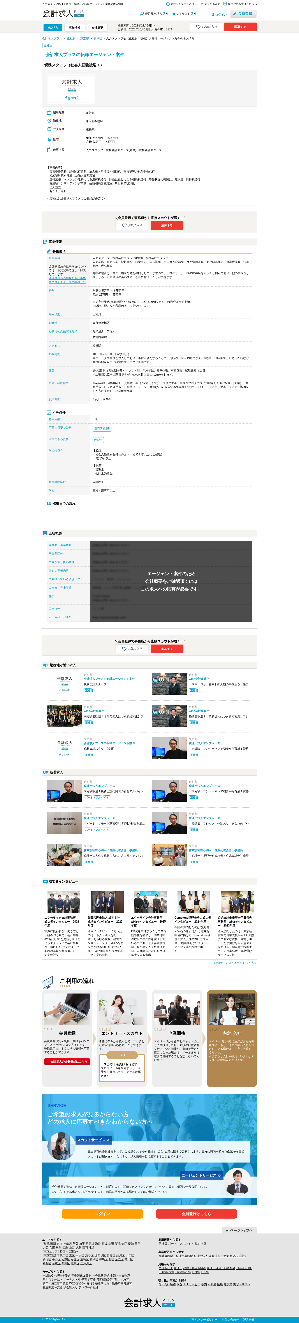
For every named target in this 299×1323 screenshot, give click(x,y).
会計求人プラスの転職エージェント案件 (109, 678)
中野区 (56, 1259)
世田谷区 (100, 1255)
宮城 (104, 1243)
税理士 (178, 1268)
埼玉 (82, 1243)
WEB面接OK (77, 1283)
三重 (137, 1243)
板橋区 (94, 1259)
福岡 (85, 1247)
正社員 (163, 1243)
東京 (59, 1243)
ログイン (221, 14)
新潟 (118, 1243)
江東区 (75, 1263)
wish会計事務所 (199, 678)
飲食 (179, 1284)
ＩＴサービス (191, 1284)
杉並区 (75, 1259)
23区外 (73, 1251)
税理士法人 (201, 1256)
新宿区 (47, 1259)
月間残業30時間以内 (109, 1279)
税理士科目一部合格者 (221, 1268)
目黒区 (111, 1255)
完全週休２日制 (81, 1275)
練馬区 (103, 1259)
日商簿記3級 (183, 1272)
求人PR (53, 27)
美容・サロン (241, 1284)
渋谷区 (89, 1255)
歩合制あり (70, 1287)
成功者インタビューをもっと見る (235, 962)
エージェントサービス (201, 1175)
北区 (111, 1259)
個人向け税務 (167, 1284)
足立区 (119, 1259)
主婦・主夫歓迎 (120, 1275)
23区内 (64, 1251)
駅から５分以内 (53, 1279)
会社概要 (97, 27)
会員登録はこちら (196, 1214)
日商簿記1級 (244, 1268)
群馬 (88, 1243)
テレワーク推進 (88, 1287)
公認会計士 (166, 1268)
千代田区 (62, 1255)
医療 (220, 1284)
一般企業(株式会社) (233, 1256)
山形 (111, 1243)
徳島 (78, 1247)
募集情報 (74, 27)
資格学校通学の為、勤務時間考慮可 (109, 1283)
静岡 (124, 1243)
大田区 (130, 1255)
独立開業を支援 (53, 1287)
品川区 (120, 1255)
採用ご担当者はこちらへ (242, 3)
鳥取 (59, 1247)
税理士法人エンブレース (204, 743)
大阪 (45, 1247)
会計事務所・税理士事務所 (176, 1256)
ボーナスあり (72, 1279)
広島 (65, 1247)
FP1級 (196, 1272)
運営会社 (249, 1319)
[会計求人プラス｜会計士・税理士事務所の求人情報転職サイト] (79, 16)
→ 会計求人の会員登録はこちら (67, 1061)
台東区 (56, 1263)
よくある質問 (212, 3)
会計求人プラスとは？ (184, 3)
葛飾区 (47, 1263)
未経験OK (49, 1275)
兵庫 (52, 1247)
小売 (204, 1284)
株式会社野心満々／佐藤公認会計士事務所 (111, 850)
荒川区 (129, 1259)
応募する (240, 26)
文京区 (66, 1259)
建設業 (228, 1284)
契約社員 (200, 1243)
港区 (72, 1255)
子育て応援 (88, 1279)
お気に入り (209, 26)
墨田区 (66, 1263)
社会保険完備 (100, 1275)
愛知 (131, 1243)
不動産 (212, 1284)
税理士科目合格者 (194, 1268)
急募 (126, 1279)
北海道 (96, 1243)
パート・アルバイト (181, 1243)
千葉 (75, 1243)
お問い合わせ (230, 1319)
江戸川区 (86, 1263)
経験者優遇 (63, 1275)
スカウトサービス (94, 1140)
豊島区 (84, 1259)
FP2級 (205, 1272)
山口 (72, 1247)
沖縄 (91, 1247)
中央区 (80, 1255)
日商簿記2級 (166, 1272)
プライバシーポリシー (203, 1319)
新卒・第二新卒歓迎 (55, 1283)
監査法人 (214, 1256)
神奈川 (67, 1243)
